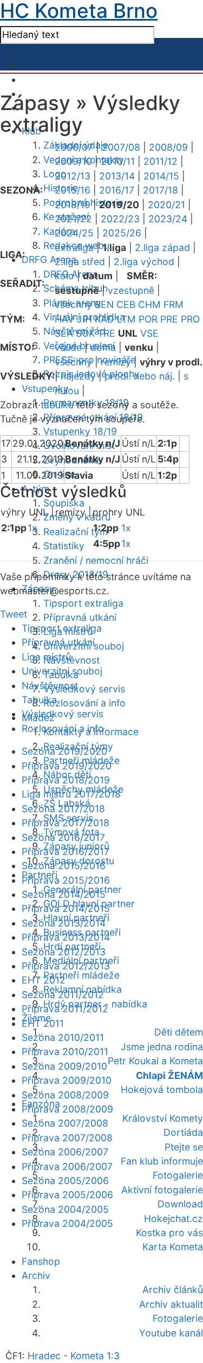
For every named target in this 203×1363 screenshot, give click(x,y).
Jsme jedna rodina (162, 1046)
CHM (149, 304)
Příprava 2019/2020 (67, 765)
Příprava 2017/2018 (65, 822)
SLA (64, 333)
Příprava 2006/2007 (67, 1166)
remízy (116, 362)
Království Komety (162, 1118)
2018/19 (72, 204)
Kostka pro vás (169, 1232)
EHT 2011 (43, 1023)
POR (148, 319)
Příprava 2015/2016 (66, 880)
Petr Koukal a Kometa (155, 1060)
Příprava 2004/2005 (67, 1223)
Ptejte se (184, 1147)
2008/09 (168, 147)
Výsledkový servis (84, 689)
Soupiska (63, 503)
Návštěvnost (71, 660)
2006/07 (74, 147)
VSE (149, 333)
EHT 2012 (44, 980)
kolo (64, 275)
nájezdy (78, 376)
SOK (85, 333)
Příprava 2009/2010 (67, 1080)
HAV (64, 319)
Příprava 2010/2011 (65, 1051)
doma (103, 347)
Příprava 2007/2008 (67, 1137)
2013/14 (117, 176)
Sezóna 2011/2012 (63, 994)
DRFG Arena (49, 259)
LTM (126, 319)
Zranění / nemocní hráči (95, 560)
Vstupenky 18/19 (80, 431)
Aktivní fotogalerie (162, 1189)
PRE (169, 319)
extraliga (74, 247)
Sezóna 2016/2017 (63, 837)
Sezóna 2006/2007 (65, 1152)
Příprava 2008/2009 (67, 1109)
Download (180, 1204)
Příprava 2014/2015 (66, 908)
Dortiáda (183, 1132)
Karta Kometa (172, 1246)
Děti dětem (178, 1032)
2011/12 (160, 161)
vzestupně (131, 290)
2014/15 (161, 176)
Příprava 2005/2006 (67, 1194)
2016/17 (116, 190)
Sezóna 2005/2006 (65, 1180)
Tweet (13, 614)
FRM (173, 304)
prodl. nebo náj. (139, 376)
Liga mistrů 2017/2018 (71, 794)
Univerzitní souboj (62, 671)
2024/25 (74, 233)
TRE (106, 333)
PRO (190, 319)
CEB (125, 304)
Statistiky (63, 545)
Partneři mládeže (81, 975)
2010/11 (118, 161)
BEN (104, 304)
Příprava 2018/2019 (66, 780)
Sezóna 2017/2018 (63, 808)
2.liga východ (144, 261)
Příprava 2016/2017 (65, 851)
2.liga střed (80, 261)
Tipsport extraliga (83, 603)
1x (32, 527)
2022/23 (120, 218)
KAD (104, 319)
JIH (84, 319)
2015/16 (72, 190)
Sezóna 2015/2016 (64, 865)
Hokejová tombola (162, 1089)
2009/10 (73, 161)
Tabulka (39, 699)
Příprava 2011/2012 (65, 1008)
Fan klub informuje (162, 1161)
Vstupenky (45, 388)
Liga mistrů (46, 657)
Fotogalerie (178, 1175)
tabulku (57, 404)
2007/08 (121, 147)
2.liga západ (162, 247)
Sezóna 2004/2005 (65, 1209)
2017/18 (160, 190)
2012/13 (72, 176)
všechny (73, 304)
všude (68, 347)
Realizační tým (75, 531)
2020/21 (166, 204)
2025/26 (121, 233)
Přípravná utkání (79, 617)
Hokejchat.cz (173, 1218)
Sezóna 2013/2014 (64, 923)
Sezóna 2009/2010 (64, 1066)
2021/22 (73, 218)
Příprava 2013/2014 (66, 937)
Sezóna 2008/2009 (65, 1095)
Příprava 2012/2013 (66, 966)
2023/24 (167, 218)
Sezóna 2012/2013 (64, 951)
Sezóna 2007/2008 (65, 1123)
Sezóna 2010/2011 (63, 1037)
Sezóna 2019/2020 (64, 751)
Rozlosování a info (84, 703)
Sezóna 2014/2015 (64, 894)
